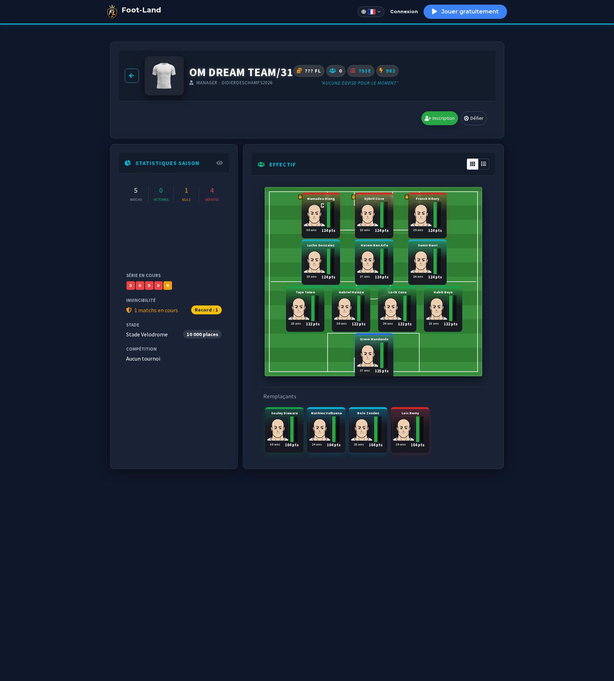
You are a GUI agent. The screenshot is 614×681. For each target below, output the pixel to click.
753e (364, 71)
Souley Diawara (284, 429)
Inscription (443, 118)
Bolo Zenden (368, 429)
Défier (477, 118)
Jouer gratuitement (469, 11)
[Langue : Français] (370, 11)
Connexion (404, 11)
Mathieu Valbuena (326, 429)
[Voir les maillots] (164, 75)
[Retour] (132, 76)
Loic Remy (410, 429)
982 (389, 71)
